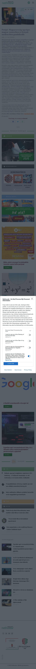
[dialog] (18, 334)
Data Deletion (8, 370)
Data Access (18, 370)
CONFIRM (11, 363)
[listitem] (18, 331)
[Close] (32, 299)
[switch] (29, 335)
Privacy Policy (28, 370)
